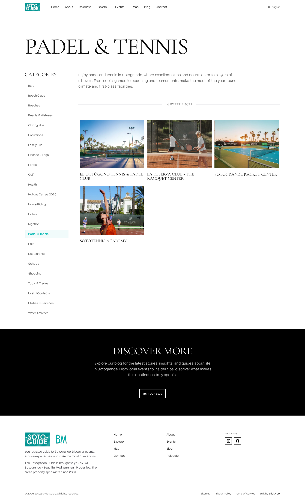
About (69, 7)
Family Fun (35, 145)
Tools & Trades (38, 283)
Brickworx (274, 493)
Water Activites (38, 313)
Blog (147, 7)
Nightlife (33, 224)
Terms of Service (245, 493)
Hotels (32, 214)
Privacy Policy (223, 493)
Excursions (35, 135)
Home (55, 7)
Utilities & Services (41, 303)
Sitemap (205, 493)
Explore (119, 441)
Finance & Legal (38, 155)
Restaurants (36, 254)
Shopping (34, 273)
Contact (161, 7)
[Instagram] (228, 441)
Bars (31, 86)
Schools (34, 264)
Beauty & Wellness (40, 115)
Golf (31, 175)
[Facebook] (237, 441)
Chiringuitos (36, 125)
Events (171, 441)
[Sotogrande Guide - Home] (32, 7)
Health (32, 184)
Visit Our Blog (152, 393)
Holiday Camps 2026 (42, 194)
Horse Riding (37, 204)
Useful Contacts (39, 293)
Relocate (85, 7)
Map (136, 7)
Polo (31, 244)
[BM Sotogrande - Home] (61, 439)
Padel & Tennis (38, 234)
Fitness (33, 165)
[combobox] (274, 7)
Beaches (34, 105)
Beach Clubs (36, 95)
